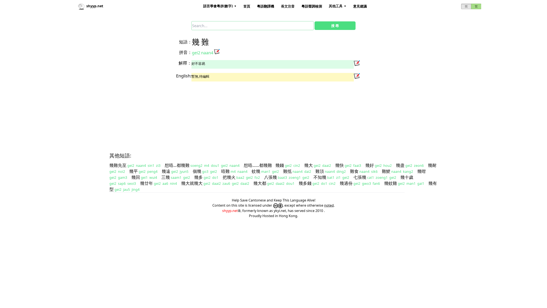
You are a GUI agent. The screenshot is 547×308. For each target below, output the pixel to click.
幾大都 (259, 183)
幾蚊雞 (390, 183)
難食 (354, 171)
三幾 (165, 177)
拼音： (185, 52)
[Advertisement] (238, 113)
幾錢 (279, 165)
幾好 (369, 165)
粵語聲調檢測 (311, 6)
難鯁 (386, 171)
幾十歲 (406, 177)
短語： (185, 42)
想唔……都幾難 (258, 165)
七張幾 (359, 177)
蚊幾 (256, 171)
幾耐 (432, 165)
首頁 (246, 6)
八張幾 (270, 177)
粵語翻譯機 (265, 6)
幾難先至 (117, 165)
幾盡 (400, 165)
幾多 (198, 177)
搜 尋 (335, 25)
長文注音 (288, 6)
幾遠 (166, 171)
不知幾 (319, 177)
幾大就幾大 (192, 183)
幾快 (339, 165)
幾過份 (346, 183)
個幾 (197, 171)
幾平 (133, 171)
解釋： (185, 63)
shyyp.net (230, 210)
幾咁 (421, 171)
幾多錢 (305, 183)
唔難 (225, 171)
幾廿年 (146, 183)
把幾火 (229, 177)
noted (329, 205)
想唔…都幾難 (177, 165)
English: (183, 76)
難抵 (287, 171)
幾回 (135, 177)
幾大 (308, 165)
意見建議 (360, 6)
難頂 (319, 171)
